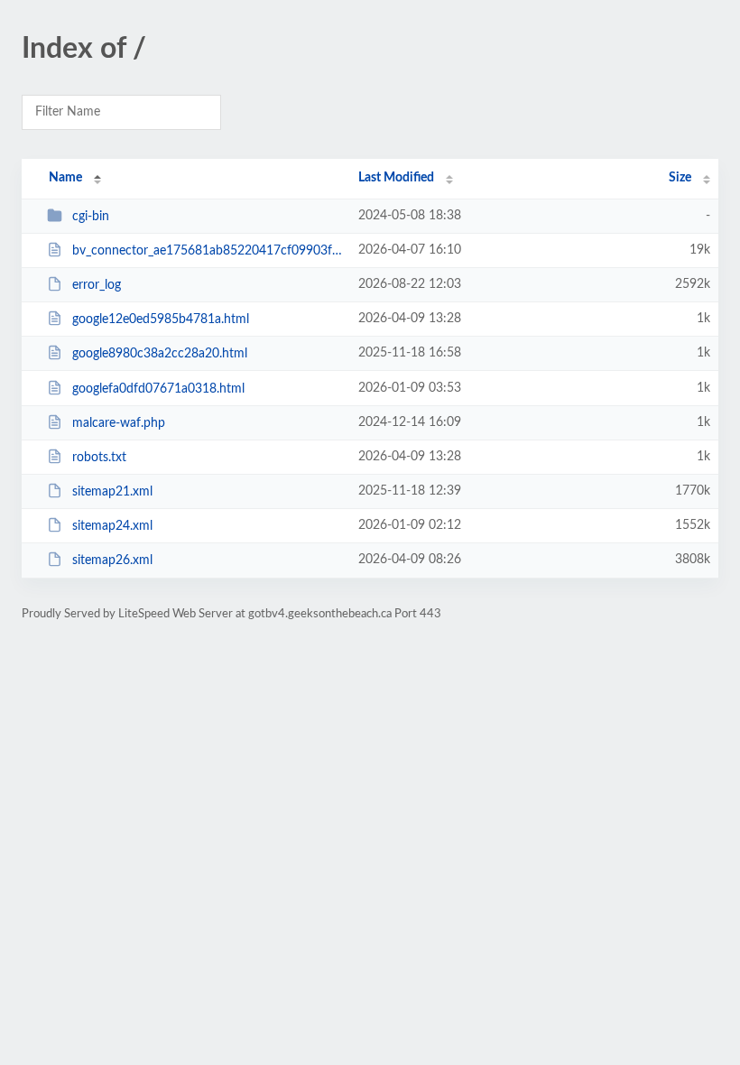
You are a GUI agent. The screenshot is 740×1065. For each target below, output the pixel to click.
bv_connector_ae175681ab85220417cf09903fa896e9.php (207, 251)
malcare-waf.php (118, 423)
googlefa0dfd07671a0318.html (158, 389)
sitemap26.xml (112, 560)
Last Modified (396, 177)
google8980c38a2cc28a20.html (159, 353)
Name (65, 177)
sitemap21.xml (112, 492)
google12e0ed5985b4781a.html (160, 319)
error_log (96, 285)
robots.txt (99, 457)
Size (680, 177)
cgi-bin (90, 216)
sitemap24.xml (112, 526)
